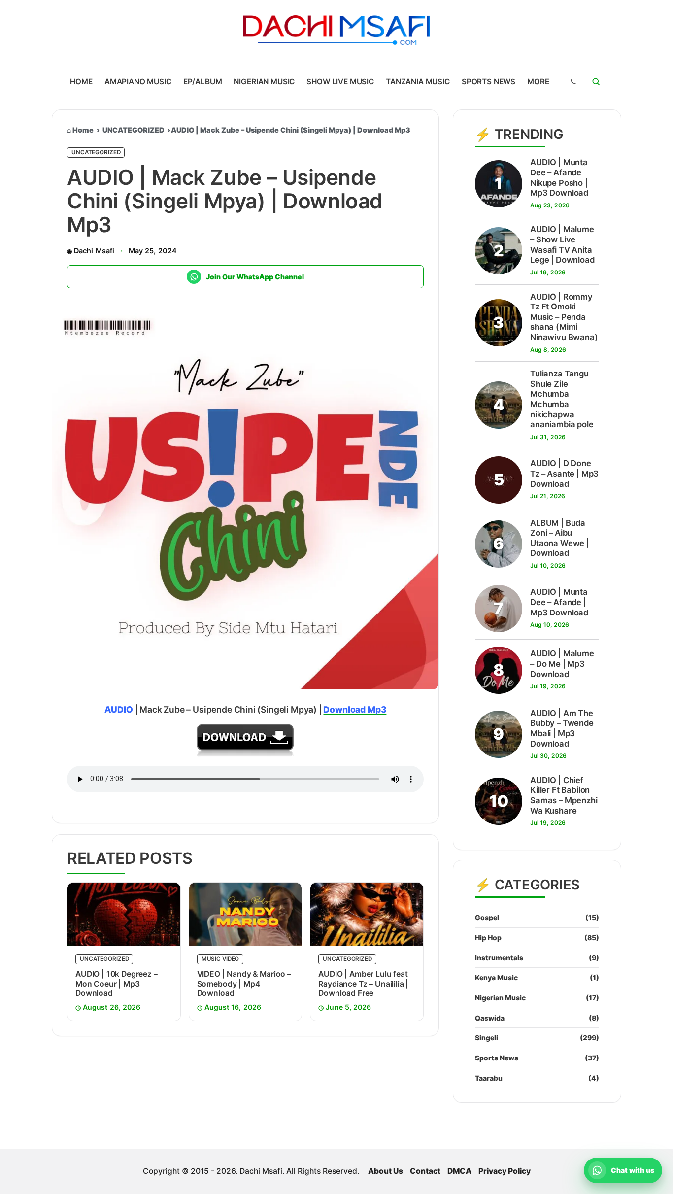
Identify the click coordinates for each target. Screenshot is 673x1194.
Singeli (486, 1037)
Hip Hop (488, 937)
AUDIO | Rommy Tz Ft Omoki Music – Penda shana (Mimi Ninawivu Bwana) (564, 317)
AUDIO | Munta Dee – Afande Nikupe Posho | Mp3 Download (559, 177)
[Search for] (596, 81)
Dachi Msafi (94, 250)
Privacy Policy (504, 1171)
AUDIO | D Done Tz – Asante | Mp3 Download (564, 473)
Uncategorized (95, 152)
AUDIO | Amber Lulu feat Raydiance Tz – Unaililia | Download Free (363, 983)
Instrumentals (499, 958)
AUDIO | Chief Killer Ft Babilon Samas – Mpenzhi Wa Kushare (564, 795)
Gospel (487, 917)
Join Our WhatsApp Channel (255, 277)
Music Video (220, 958)
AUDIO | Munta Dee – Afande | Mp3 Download (559, 602)
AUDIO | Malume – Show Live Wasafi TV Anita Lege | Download (562, 244)
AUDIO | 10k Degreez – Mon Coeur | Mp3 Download (116, 983)
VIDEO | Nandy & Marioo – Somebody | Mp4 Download (244, 983)
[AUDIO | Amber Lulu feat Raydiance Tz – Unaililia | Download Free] (366, 914)
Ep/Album (202, 81)
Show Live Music (340, 81)
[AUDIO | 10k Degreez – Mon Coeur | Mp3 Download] (123, 914)
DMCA (459, 1171)
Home (81, 81)
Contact (425, 1171)
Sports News (488, 81)
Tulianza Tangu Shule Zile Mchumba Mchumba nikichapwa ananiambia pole (562, 399)
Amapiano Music (137, 81)
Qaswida (490, 1018)
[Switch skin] (573, 81)
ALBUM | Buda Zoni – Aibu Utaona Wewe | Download (559, 538)
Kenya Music (496, 977)
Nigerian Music (264, 81)
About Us (385, 1171)
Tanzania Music (418, 81)
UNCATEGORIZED (133, 130)
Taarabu (489, 1078)
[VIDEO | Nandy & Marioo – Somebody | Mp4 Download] (245, 914)
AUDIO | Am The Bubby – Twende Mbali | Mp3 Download (562, 728)
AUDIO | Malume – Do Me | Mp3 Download (562, 663)
